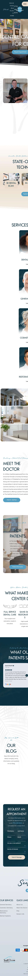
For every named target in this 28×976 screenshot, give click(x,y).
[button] (3, 675)
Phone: (9, 837)
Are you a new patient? (14, 843)
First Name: (10, 831)
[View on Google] (8, 684)
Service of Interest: (12, 849)
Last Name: (21, 831)
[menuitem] (6, 904)
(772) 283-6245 (17, 823)
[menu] (25, 4)
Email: (19, 837)
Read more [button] (8, 681)
